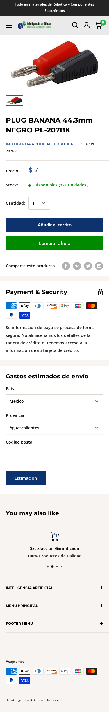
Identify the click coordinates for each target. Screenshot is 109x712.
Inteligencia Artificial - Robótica (39, 143)
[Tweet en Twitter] (88, 266)
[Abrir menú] (9, 25)
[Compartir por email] (99, 266)
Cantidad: (15, 203)
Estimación (26, 478)
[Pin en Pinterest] (77, 266)
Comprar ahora (55, 243)
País (10, 388)
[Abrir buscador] (75, 25)
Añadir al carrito (55, 225)
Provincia (15, 415)
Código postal (19, 442)
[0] (98, 25)
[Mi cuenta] (87, 25)
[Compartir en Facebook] (66, 266)
